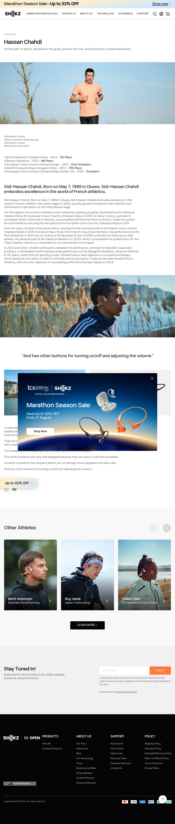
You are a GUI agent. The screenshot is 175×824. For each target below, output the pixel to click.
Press (79, 763)
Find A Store (117, 749)
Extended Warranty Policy (158, 753)
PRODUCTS (69, 14)
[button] (167, 528)
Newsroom (82, 749)
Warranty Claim (119, 758)
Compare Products (52, 749)
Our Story (81, 744)
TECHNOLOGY (105, 14)
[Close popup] (152, 378)
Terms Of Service (153, 763)
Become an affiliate (86, 768)
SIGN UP (160, 670)
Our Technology (84, 758)
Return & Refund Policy (157, 758)
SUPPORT (143, 14)
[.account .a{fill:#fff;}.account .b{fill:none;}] (161, 15)
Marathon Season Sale (42, 14)
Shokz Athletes (84, 773)
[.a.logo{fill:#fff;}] (13, 14)
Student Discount (85, 778)
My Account (117, 744)
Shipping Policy (153, 744)
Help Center (117, 753)
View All (46, 744)
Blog (78, 753)
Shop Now (40, 431)
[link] (22, 738)
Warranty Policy (153, 749)
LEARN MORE (86, 625)
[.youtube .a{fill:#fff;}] (14, 489)
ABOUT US (86, 14)
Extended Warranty (121, 763)
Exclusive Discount (86, 783)
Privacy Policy (152, 768)
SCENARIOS (125, 14)
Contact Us (116, 768)
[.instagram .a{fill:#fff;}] (6, 489)
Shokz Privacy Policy (126, 692)
